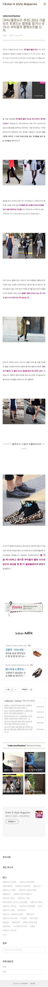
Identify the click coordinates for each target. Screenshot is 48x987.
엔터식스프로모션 (23, 886)
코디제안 (34, 918)
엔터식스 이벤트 (10, 882)
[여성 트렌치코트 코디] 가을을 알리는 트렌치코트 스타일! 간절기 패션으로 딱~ (18, 717)
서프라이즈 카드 (21, 926)
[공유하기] (12, 690)
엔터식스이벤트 (10, 890)
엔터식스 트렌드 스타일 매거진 (17, 816)
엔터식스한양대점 (27, 882)
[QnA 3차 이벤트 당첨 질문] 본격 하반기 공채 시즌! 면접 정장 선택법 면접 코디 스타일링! (18, 729)
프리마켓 (22, 910)
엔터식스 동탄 (9, 910)
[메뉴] (45, 4)
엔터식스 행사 (36, 902)
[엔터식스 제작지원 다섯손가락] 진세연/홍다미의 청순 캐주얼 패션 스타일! (18, 722)
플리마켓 (30, 914)
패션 (33, 926)
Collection (9, 701)
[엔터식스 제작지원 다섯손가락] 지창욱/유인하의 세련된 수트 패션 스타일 (18, 706)
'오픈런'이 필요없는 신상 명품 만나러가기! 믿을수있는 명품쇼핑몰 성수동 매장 (16, 674)
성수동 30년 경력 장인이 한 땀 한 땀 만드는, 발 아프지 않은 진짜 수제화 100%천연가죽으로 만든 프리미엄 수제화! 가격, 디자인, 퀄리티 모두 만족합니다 (15, 655)
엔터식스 (37, 886)
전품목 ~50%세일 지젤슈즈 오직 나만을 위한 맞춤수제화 (15, 649)
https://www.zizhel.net (16, 645)
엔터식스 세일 (24, 898)
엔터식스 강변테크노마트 (13, 914)
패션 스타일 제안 (30, 922)
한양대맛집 (8, 886)
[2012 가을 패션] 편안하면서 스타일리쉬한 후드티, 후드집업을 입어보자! (18, 712)
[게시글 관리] (15, 690)
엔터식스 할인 (9, 898)
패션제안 (7, 926)
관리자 (33, 983)
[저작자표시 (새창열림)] (31, 690)
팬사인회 (16, 922)
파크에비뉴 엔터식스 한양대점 (15, 902)
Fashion (18, 701)
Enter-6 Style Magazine (17, 812)
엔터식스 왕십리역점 (28, 890)
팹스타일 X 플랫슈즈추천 (15, 669)
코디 (40, 906)
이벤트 (24, 918)
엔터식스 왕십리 (10, 930)
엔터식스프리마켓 (11, 918)
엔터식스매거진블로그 (23, 894)
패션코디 (7, 894)
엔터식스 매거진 (10, 906)
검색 (42, 949)
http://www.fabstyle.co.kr (17, 665)
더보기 (5, 935)
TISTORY (24, 983)
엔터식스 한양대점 (27, 906)
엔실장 (6, 922)
